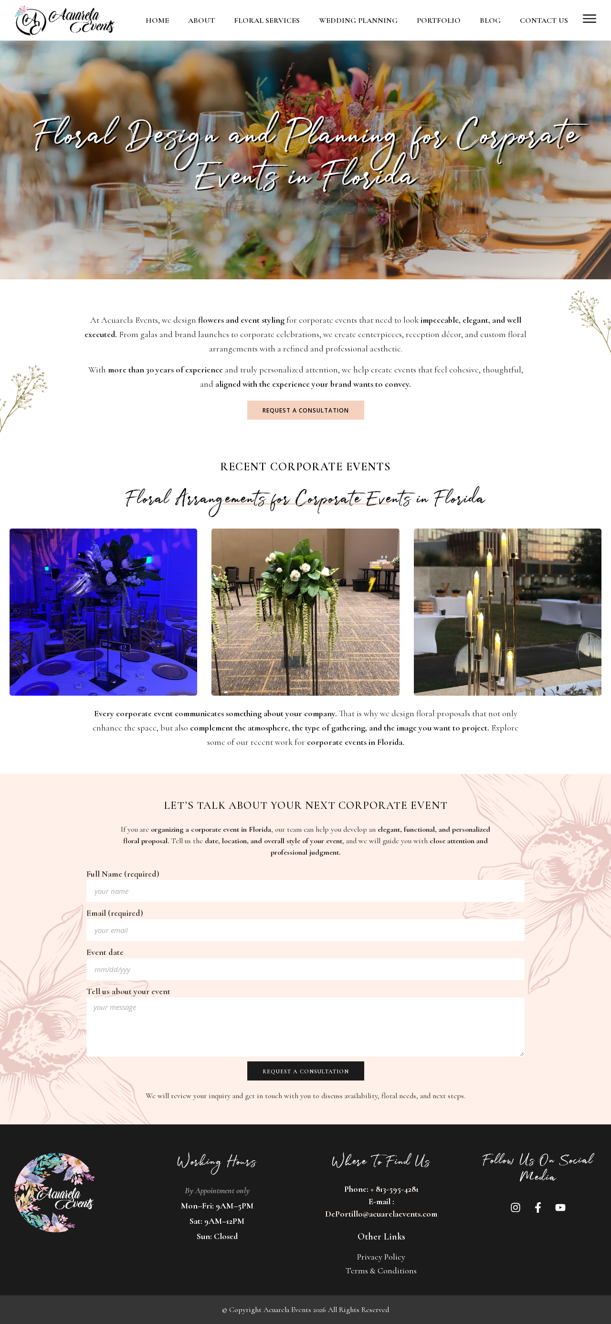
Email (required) (114, 913)
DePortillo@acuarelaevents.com (381, 1213)
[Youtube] (560, 1207)
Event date (105, 952)
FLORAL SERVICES (267, 20)
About (201, 20)
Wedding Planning (358, 20)
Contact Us (544, 20)
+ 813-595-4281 (394, 1189)
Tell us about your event (128, 991)
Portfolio (439, 20)
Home (157, 20)
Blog (490, 20)
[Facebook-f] (537, 1207)
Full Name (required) (122, 874)
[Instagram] (515, 1207)
